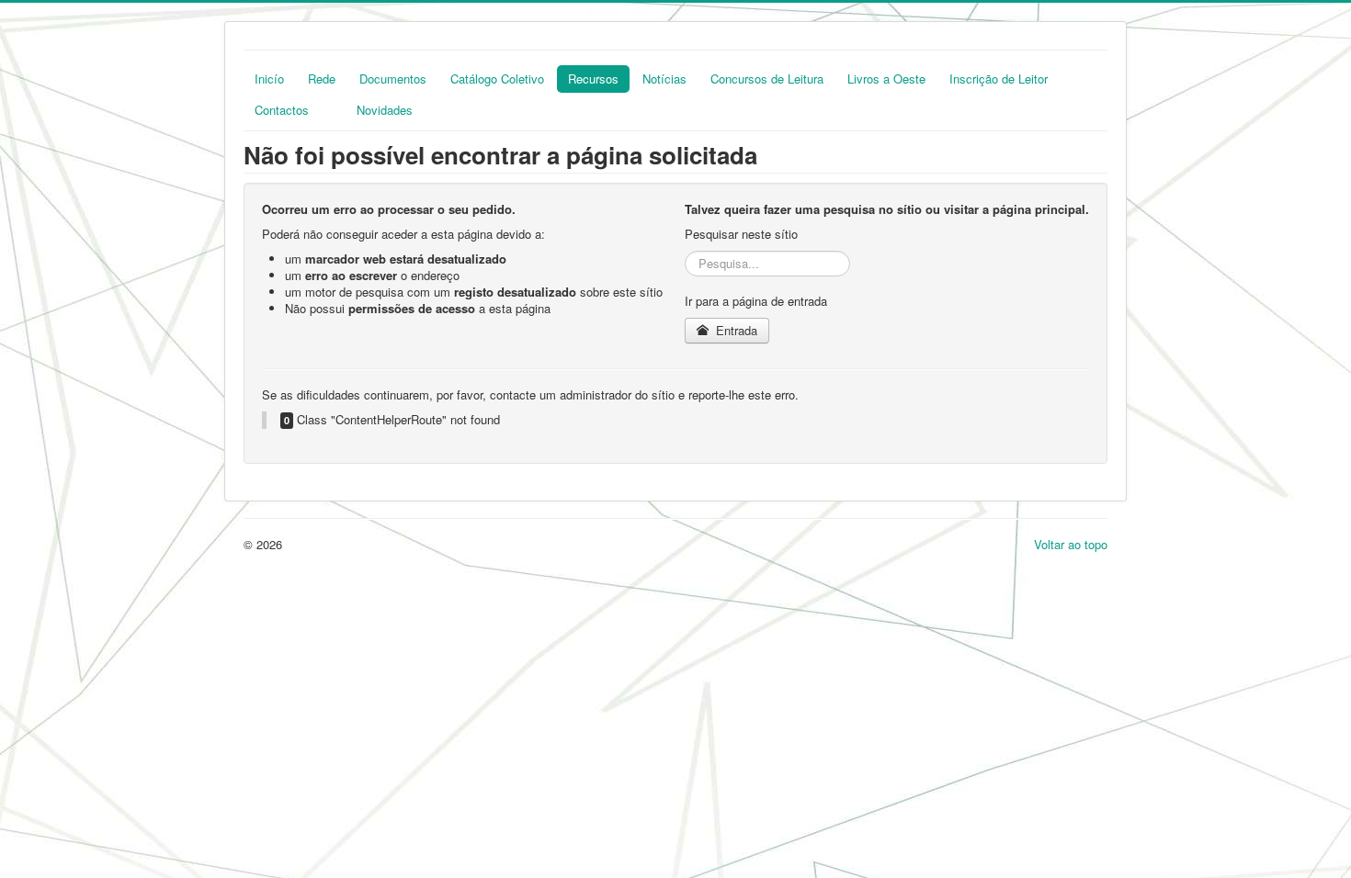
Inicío (269, 78)
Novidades (385, 109)
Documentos (392, 78)
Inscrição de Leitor (998, 78)
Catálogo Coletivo (497, 78)
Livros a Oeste (886, 78)
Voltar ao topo (1070, 544)
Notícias (664, 78)
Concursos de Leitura (766, 78)
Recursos (593, 78)
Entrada (734, 330)
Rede (321, 78)
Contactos (282, 109)
